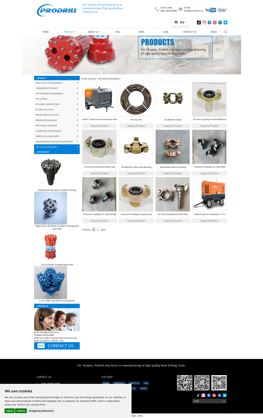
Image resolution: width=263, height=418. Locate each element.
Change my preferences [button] (41, 410)
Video (214, 31)
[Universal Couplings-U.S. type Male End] (209, 147)
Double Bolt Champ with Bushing (136, 167)
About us (93, 31)
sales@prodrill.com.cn (194, 10)
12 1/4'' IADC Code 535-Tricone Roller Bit (57, 300)
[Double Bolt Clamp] (173, 99)
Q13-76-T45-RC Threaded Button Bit (57, 264)
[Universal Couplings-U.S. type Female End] (99, 194)
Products (69, 31)
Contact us (189, 31)
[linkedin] (220, 22)
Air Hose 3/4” (136, 119)
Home (45, 31)
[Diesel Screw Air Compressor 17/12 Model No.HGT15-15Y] (209, 194)
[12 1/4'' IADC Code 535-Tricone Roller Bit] (50, 282)
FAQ (118, 31)
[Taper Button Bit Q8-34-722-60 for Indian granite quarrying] (50, 208)
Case (165, 31)
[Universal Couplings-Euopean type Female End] (99, 147)
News (142, 31)
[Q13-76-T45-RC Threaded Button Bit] (50, 246)
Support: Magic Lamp (131, 415)
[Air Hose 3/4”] (136, 99)
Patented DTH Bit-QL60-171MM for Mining (57, 190)
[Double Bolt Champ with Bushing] (136, 147)
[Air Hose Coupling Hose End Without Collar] (209, 99)
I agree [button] (9, 410)
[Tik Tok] (199, 22)
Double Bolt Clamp (173, 119)
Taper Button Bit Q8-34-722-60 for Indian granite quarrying (57, 227)
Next (103, 229)
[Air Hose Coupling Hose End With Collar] (173, 194)
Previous (87, 229)
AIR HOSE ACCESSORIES (109, 78)
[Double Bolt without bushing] (173, 147)
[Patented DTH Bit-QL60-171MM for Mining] (50, 172)
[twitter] (225, 22)
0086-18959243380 (168, 10)
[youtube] (215, 22)
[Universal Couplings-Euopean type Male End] (136, 194)
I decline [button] (21, 410)
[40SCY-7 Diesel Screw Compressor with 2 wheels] (99, 99)
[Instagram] (204, 22)
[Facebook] (209, 22)
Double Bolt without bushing (173, 167)
